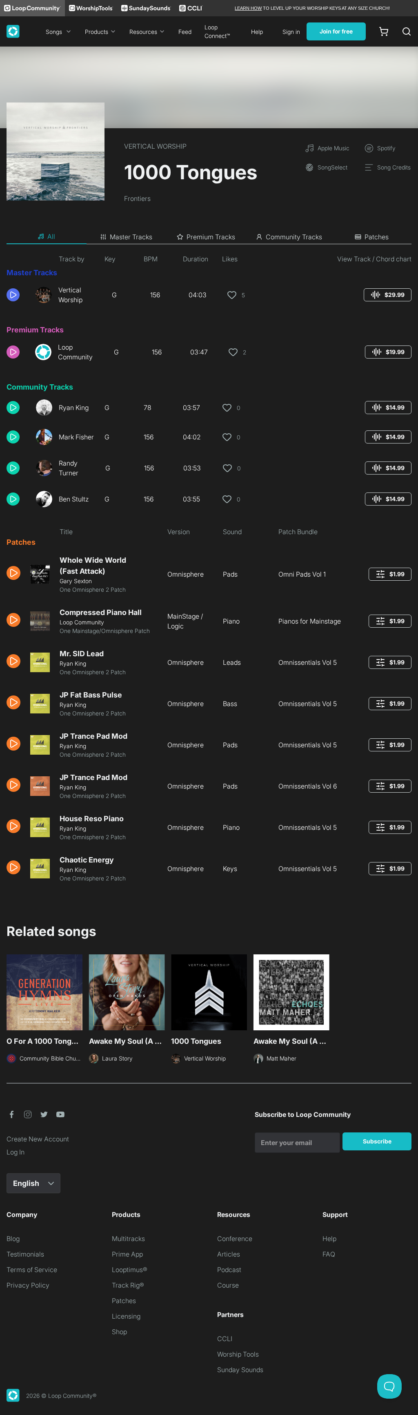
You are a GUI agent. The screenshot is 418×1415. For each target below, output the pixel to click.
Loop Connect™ (217, 31)
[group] (387, 294)
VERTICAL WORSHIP (155, 146)
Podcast (229, 1270)
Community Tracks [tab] (294, 237)
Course (228, 1285)
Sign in (291, 31)
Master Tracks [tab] (131, 237)
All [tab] (51, 236)
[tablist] (209, 237)
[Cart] (384, 31)
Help (257, 31)
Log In (15, 1152)
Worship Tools (238, 1354)
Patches (124, 1301)
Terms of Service (32, 1270)
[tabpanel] (209, 571)
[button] (18, 294)
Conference (234, 1239)
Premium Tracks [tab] (211, 237)
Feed (184, 31)
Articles (228, 1254)
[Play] (13, 294)
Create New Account (38, 1139)
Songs (54, 31)
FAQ (328, 1254)
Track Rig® (128, 1285)
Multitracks (128, 1239)
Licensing (126, 1316)
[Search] (406, 31)
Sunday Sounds (240, 1370)
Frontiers (137, 198)
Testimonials (25, 1254)
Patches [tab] (377, 237)
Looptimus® (129, 1270)
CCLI (224, 1339)
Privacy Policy (28, 1285)
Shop (119, 1332)
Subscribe (377, 1141)
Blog (13, 1239)
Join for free (336, 31)
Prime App (127, 1254)
